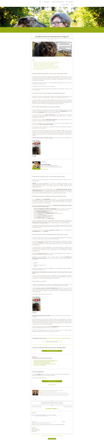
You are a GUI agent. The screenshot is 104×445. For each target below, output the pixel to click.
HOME (40, 1)
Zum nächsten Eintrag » (68, 406)
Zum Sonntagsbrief (52, 381)
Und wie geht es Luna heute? (39, 69)
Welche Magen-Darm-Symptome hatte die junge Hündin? (44, 64)
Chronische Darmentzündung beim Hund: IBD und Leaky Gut (45, 363)
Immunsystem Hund (45, 402)
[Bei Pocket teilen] (53, 408)
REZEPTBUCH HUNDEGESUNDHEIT (57, 1)
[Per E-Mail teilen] (57, 408)
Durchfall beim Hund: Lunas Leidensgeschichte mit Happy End (52, 36)
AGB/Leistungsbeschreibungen (56, 435)
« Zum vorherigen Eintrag (36, 406)
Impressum (44, 435)
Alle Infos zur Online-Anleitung (52, 350)
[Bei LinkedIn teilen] (50, 408)
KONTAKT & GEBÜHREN (65, 4)
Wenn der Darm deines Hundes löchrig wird (42, 362)
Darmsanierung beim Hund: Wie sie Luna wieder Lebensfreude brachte (47, 62)
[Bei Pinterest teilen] (48, 408)
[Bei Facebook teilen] (46, 408)
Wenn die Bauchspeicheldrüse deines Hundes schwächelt (44, 361)
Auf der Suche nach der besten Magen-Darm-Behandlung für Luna (46, 63)
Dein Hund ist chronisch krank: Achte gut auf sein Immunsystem (45, 360)
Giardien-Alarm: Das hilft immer (40, 365)
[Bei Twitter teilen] (47, 408)
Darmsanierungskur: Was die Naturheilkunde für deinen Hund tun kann (47, 68)
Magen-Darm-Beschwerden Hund (56, 402)
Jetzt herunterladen (44, 169)
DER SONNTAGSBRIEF (69, 1)
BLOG (72, 4)
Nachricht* (34, 421)
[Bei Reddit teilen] (52, 408)
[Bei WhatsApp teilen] (56, 408)
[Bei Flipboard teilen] (55, 408)
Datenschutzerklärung (36, 425)
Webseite (41, 422)
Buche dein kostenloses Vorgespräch (52, 341)
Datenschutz (48, 435)
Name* (64, 421)
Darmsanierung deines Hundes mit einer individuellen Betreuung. (58, 338)
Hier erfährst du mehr (52, 384)
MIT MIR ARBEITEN (47, 1)
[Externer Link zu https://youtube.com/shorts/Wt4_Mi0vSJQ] (36, 310)
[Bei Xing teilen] (51, 408)
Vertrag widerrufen (52, 438)
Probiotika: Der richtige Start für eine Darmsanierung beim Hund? (46, 65)
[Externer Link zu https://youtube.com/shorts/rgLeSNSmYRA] (36, 154)
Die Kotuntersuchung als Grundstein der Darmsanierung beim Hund (46, 66)
